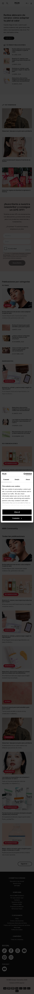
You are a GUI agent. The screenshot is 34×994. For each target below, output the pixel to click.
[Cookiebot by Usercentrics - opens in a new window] (24, 474)
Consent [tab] (6, 479)
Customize (15, 518)
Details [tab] (17, 479)
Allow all (17, 512)
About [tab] (28, 479)
